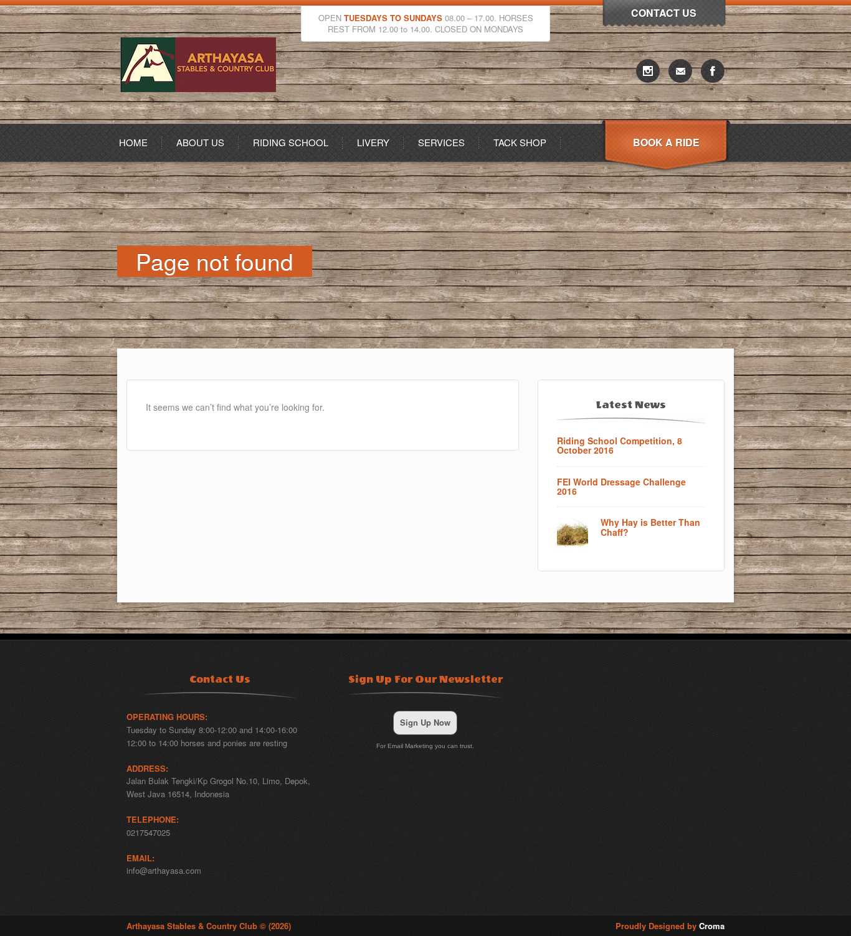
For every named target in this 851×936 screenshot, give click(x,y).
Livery (373, 142)
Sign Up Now (425, 722)
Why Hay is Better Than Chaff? (650, 527)
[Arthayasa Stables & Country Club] (201, 120)
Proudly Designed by (670, 926)
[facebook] (713, 71)
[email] (680, 71)
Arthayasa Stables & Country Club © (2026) (208, 926)
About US (200, 142)
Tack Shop (519, 142)
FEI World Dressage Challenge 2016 (621, 487)
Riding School (290, 142)
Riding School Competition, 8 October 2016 (619, 446)
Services (441, 142)
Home (133, 142)
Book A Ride (666, 142)
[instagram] (648, 71)
